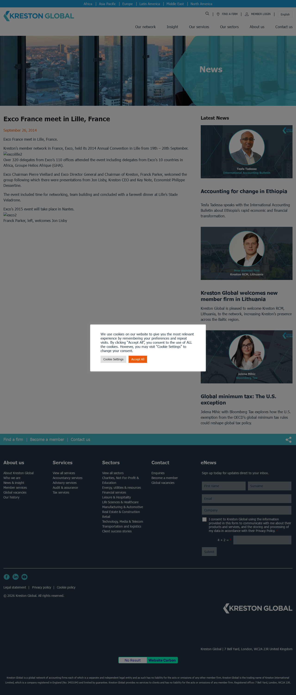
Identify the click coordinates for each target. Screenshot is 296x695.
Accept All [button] (137, 359)
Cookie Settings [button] (113, 359)
